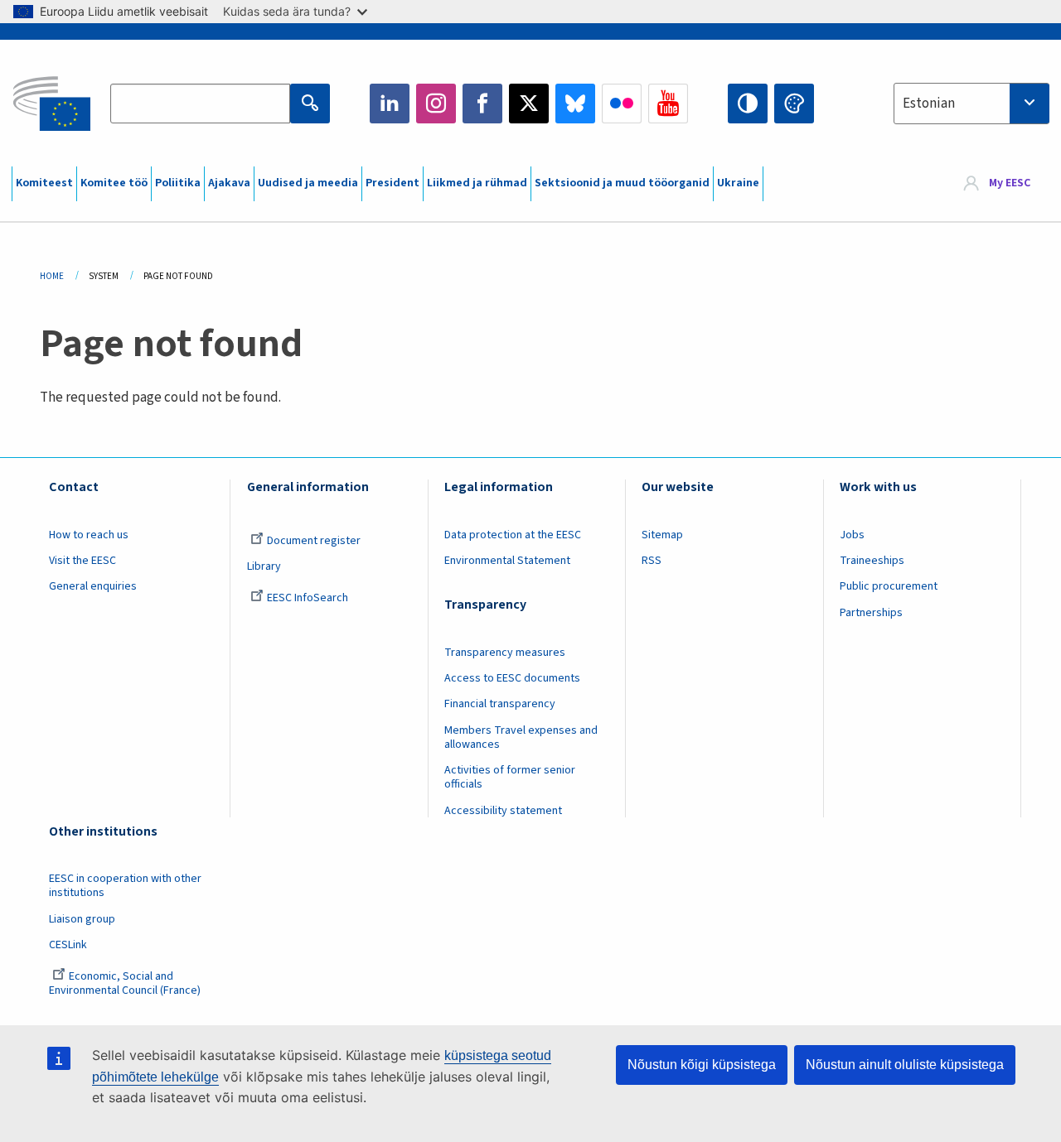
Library (264, 566)
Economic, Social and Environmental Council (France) (126, 983)
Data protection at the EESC (512, 535)
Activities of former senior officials (509, 777)
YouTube (668, 103)
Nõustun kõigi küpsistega (701, 1065)
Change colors (794, 103)
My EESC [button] (1009, 184)
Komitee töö (114, 183)
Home (52, 276)
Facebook (482, 103)
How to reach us (88, 535)
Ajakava (229, 183)
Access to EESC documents (512, 678)
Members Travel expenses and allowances (521, 737)
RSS (651, 560)
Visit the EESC (82, 560)
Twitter (529, 103)
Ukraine (738, 183)
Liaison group (82, 919)
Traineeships (872, 560)
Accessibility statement (503, 810)
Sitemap (662, 535)
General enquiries (93, 586)
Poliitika (178, 183)
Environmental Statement (507, 560)
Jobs (852, 535)
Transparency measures (504, 652)
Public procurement (888, 586)
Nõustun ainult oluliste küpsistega (905, 1065)
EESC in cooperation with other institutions (125, 885)
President (392, 183)
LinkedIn (389, 103)
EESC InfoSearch (307, 598)
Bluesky (575, 103)
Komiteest (44, 183)
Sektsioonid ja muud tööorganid (622, 183)
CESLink (68, 945)
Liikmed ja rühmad (477, 183)
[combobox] (971, 103)
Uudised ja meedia (308, 183)
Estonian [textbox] (929, 103)
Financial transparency (499, 704)
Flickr (622, 103)
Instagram (436, 103)
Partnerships (871, 613)
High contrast (748, 103)
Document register (314, 540)
